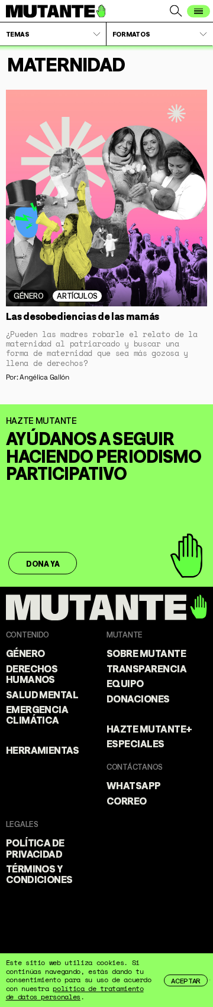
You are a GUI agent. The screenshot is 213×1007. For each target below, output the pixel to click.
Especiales (135, 743)
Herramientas (42, 749)
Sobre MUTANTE (146, 652)
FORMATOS (131, 33)
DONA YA (42, 563)
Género (29, 295)
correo (126, 800)
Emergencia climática (37, 714)
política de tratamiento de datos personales (75, 992)
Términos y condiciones (39, 873)
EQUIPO (125, 682)
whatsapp (133, 785)
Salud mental (42, 694)
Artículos (77, 295)
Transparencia (146, 668)
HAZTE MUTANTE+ (149, 728)
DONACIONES (138, 698)
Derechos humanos (32, 673)
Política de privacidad (35, 847)
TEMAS (18, 33)
